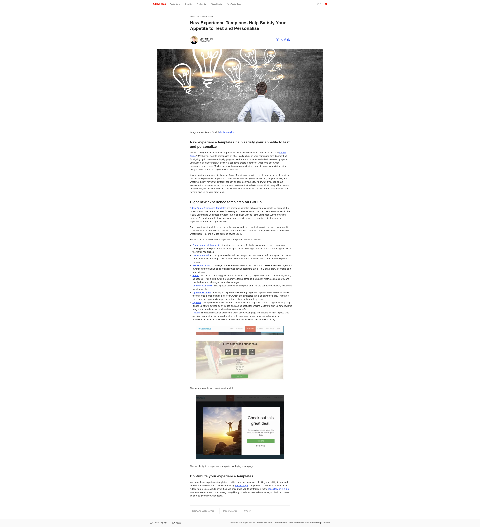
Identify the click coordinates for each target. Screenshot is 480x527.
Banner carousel (200, 255)
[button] (159, 522)
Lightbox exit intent (201, 292)
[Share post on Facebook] (285, 40)
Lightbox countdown (202, 285)
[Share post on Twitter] (277, 40)
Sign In (318, 4)
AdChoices (326, 523)
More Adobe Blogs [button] (233, 4)
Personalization (230, 511)
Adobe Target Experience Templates (208, 208)
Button (195, 275)
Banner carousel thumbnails (206, 245)
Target (247, 511)
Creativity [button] (188, 4)
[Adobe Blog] (160, 4)
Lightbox (196, 302)
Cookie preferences (280, 523)
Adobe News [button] (175, 4)
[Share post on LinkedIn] (281, 40)
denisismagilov (226, 132)
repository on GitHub (278, 489)
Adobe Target (241, 485)
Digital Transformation (202, 17)
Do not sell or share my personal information (304, 523)
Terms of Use (267, 523)
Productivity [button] (201, 4)
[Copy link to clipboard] (288, 40)
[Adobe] (326, 4)
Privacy (259, 523)
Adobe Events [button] (216, 4)
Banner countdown (201, 265)
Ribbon (196, 312)
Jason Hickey (206, 39)
